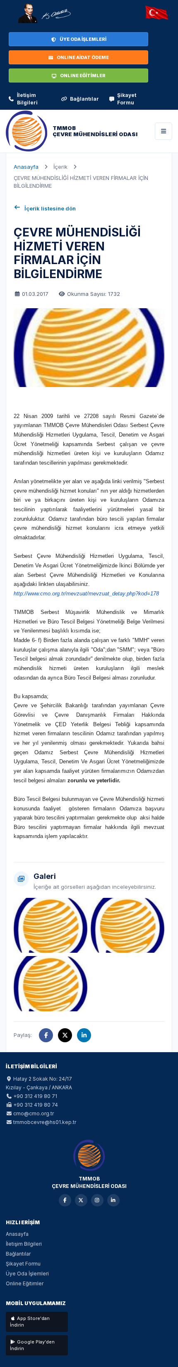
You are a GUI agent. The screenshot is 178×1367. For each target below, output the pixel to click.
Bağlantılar (84, 99)
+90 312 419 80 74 (35, 1105)
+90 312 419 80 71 (35, 1096)
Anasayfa (26, 166)
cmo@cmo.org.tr (33, 1113)
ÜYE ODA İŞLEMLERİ (83, 39)
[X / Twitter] (81, 1200)
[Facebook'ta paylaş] (46, 1035)
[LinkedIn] (113, 1200)
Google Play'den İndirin (32, 1345)
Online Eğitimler (24, 1283)
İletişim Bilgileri (27, 99)
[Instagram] (97, 1200)
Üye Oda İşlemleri (27, 1273)
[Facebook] (65, 1200)
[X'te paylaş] (65, 1035)
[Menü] (163, 131)
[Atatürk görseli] (44, 13)
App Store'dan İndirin (30, 1321)
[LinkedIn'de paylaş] (84, 1035)
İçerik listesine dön (50, 208)
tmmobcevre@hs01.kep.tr (44, 1122)
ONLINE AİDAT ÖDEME (83, 57)
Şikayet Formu (126, 99)
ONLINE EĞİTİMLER (83, 75)
